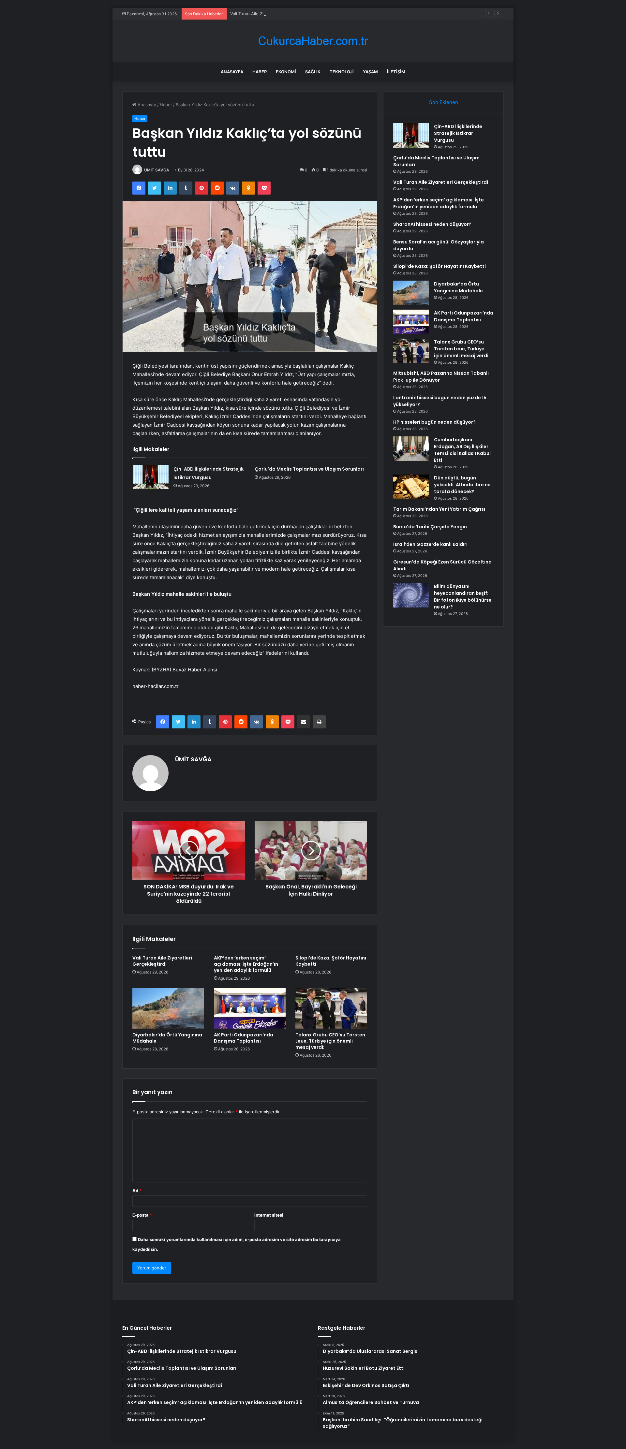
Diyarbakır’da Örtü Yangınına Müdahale (167, 1038)
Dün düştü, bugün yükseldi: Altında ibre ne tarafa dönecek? (462, 485)
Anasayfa (232, 71)
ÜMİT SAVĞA (156, 170)
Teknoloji (342, 71)
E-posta (142, 1215)
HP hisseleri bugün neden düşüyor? (434, 422)
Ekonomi (286, 71)
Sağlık (312, 71)
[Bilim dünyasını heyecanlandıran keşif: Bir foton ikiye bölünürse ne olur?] (411, 595)
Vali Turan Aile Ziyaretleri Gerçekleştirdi (270, 13)
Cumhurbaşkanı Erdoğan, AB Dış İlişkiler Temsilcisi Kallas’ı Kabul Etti (462, 449)
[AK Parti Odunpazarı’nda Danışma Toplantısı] (250, 1008)
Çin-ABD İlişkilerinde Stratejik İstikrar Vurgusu (458, 133)
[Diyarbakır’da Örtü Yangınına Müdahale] (168, 1008)
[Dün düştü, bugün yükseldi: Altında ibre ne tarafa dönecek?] (411, 487)
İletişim (396, 71)
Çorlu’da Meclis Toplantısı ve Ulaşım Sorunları (309, 469)
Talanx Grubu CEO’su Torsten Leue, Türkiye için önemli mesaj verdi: (330, 1041)
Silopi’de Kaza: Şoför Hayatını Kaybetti (330, 961)
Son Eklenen (443, 102)
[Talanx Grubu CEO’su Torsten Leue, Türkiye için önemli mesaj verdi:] (331, 1008)
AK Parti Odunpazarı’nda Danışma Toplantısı (243, 1038)
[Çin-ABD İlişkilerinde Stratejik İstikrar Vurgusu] (151, 477)
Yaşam (370, 71)
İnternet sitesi (268, 1215)
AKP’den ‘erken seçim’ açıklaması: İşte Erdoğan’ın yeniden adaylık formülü (246, 964)
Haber (259, 71)
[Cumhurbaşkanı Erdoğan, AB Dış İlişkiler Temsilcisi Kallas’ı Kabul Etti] (411, 448)
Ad (137, 1190)
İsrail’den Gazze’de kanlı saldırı (430, 544)
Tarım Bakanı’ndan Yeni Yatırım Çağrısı (439, 509)
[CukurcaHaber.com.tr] (313, 41)
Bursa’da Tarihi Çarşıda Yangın (430, 526)
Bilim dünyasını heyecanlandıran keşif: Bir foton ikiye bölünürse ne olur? (463, 596)
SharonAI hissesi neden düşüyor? (432, 224)
